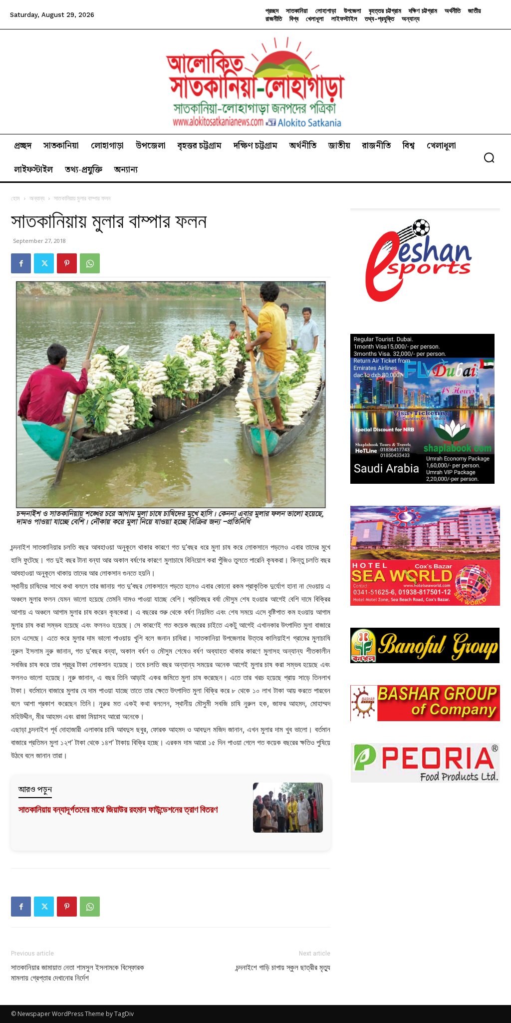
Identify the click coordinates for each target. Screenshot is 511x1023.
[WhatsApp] (90, 263)
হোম (15, 198)
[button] (489, 157)
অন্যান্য (36, 198)
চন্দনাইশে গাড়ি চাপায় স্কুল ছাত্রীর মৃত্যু (283, 967)
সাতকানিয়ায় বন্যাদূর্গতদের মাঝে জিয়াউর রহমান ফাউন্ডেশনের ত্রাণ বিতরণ (118, 809)
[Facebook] (21, 263)
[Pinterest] (67, 263)
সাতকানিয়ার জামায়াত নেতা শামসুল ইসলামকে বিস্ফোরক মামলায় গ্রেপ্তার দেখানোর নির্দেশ (77, 973)
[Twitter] (44, 263)
